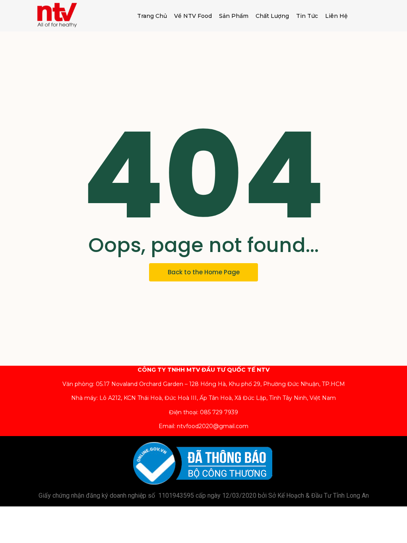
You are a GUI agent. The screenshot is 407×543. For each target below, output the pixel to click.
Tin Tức (307, 15)
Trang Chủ (152, 15)
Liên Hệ (336, 15)
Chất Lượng (272, 15)
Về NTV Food (193, 15)
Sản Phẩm (233, 15)
